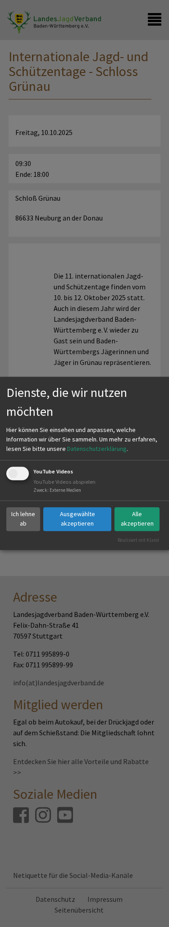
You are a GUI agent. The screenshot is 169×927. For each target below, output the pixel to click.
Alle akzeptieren (137, 518)
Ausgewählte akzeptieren (77, 518)
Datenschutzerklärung (97, 449)
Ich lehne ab (23, 518)
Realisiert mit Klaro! (138, 540)
